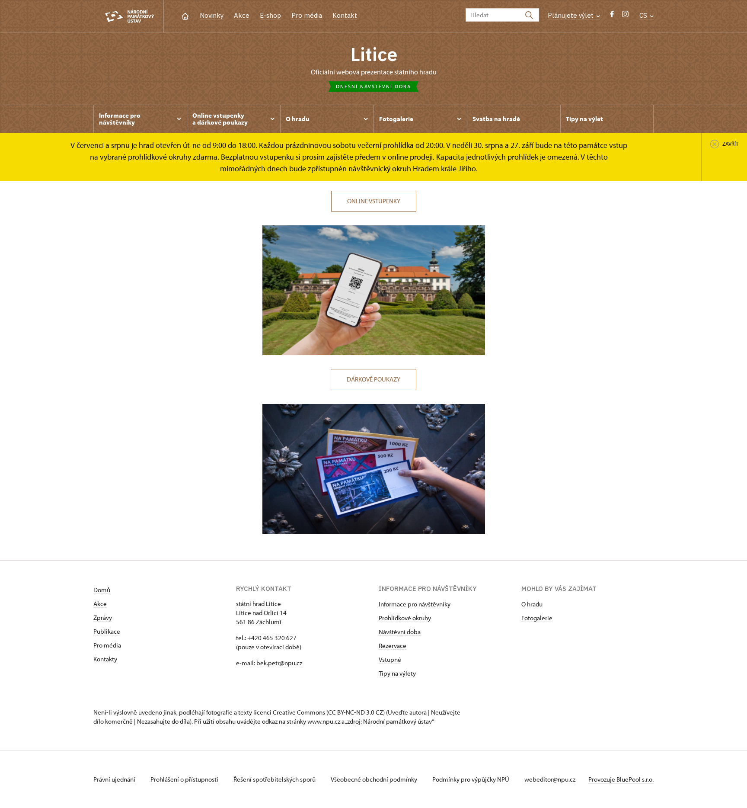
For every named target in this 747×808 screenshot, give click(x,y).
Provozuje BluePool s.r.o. (621, 779)
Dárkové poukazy (373, 379)
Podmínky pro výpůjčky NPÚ (471, 779)
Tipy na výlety (397, 673)
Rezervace (392, 645)
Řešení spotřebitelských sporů (275, 779)
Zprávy (102, 617)
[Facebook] (612, 16)
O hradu (532, 604)
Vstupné (390, 659)
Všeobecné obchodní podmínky (374, 779)
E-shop (270, 15)
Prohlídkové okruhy (405, 618)
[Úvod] (185, 15)
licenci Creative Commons (289, 712)
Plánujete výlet (571, 15)
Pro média (306, 15)
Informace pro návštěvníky (414, 604)
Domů (101, 590)
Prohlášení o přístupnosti (185, 779)
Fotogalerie (536, 618)
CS (644, 15)
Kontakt (344, 15)
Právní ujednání (115, 779)
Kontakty (105, 659)
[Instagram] (625, 16)
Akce (241, 15)
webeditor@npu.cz (549, 779)
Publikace (106, 631)
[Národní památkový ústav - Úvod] (129, 16)
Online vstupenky (373, 201)
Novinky (211, 15)
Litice (373, 54)
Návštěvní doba (400, 632)
